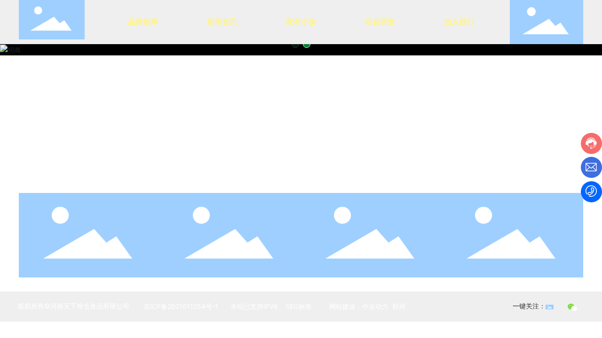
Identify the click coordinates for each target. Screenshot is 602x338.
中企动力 (375, 306)
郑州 (398, 306)
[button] (295, 44)
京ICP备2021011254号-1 (180, 306)
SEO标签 (298, 306)
